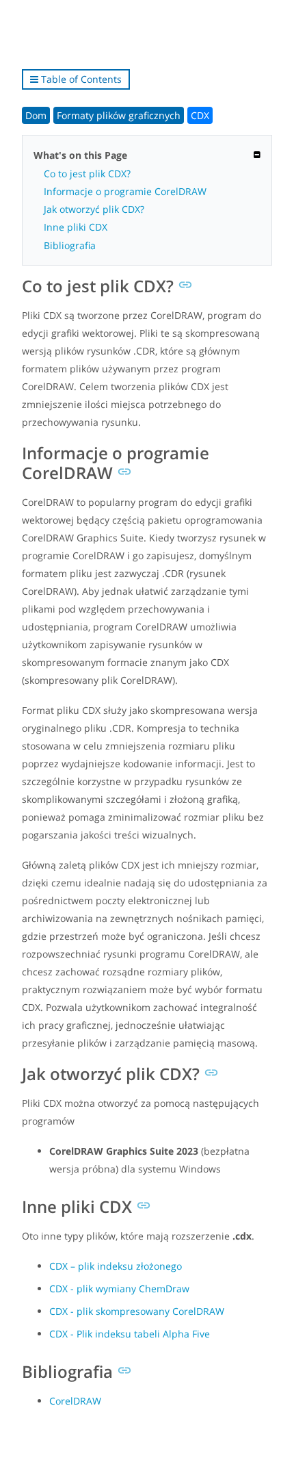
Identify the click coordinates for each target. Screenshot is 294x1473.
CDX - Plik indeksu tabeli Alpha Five (129, 1333)
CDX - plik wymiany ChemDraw (119, 1288)
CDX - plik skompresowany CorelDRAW (136, 1311)
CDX (200, 115)
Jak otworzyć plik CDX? (94, 209)
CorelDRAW (75, 1400)
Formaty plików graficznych (119, 115)
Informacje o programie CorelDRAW (125, 191)
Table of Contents (80, 79)
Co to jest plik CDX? (87, 173)
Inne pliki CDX (75, 226)
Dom (35, 115)
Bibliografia (70, 245)
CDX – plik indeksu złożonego (115, 1265)
